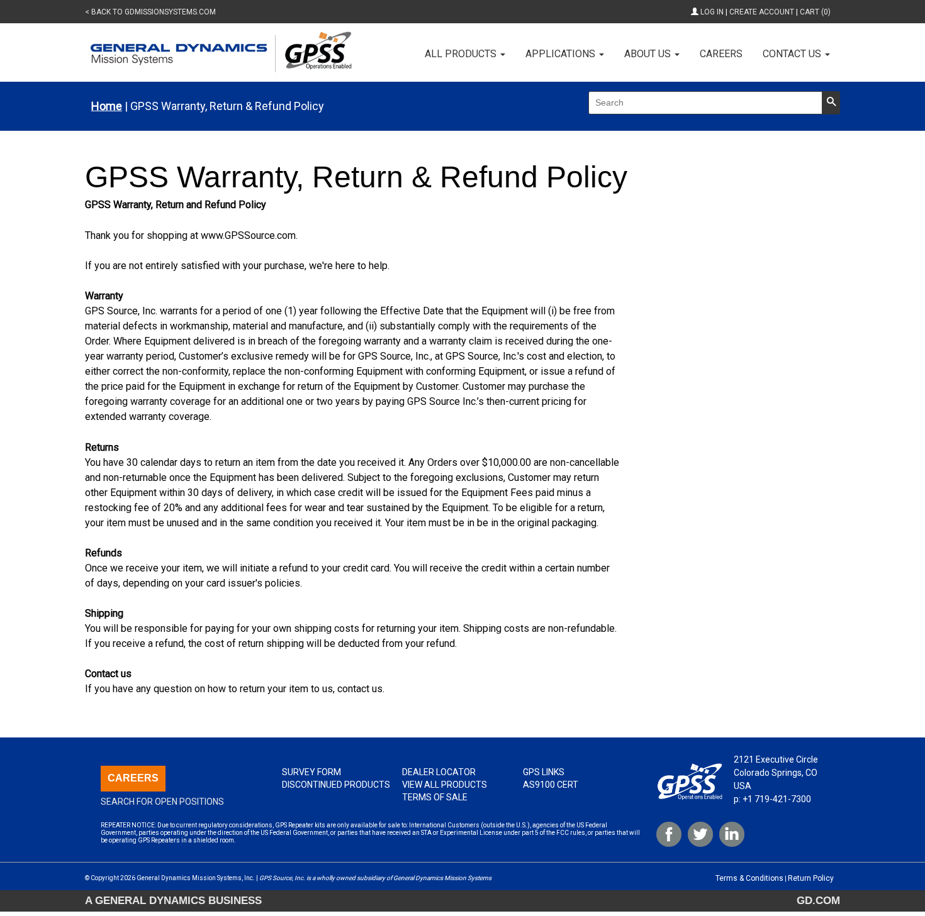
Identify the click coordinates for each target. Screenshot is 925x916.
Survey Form (311, 772)
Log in (712, 12)
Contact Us (793, 54)
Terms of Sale (435, 797)
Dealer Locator (439, 772)
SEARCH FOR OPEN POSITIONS (162, 802)
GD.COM (818, 900)
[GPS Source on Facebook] (668, 834)
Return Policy (811, 878)
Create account (761, 12)
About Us (648, 54)
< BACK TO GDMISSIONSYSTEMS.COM (150, 12)
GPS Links (543, 772)
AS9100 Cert (550, 785)
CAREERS (133, 778)
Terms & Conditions (749, 878)
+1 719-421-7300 (777, 799)
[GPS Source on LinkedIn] (731, 834)
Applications (561, 54)
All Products (462, 54)
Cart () (815, 12)
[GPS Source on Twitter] (700, 834)
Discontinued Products (336, 785)
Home (106, 106)
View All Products (444, 785)
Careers (721, 54)
